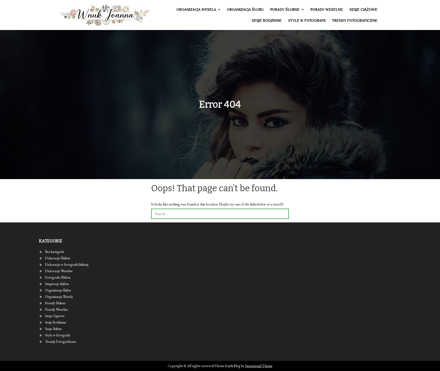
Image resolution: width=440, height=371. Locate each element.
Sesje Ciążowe (363, 10)
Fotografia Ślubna (58, 277)
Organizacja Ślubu (245, 10)
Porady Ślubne (285, 10)
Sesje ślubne (53, 328)
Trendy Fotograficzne (354, 21)
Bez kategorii (54, 251)
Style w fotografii (306, 21)
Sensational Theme (258, 365)
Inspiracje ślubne (57, 283)
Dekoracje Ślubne (57, 258)
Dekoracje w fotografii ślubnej (66, 264)
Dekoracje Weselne (59, 271)
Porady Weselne (326, 10)
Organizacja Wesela (196, 10)
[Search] (283, 214)
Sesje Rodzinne (267, 21)
